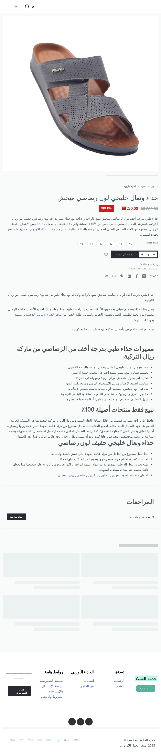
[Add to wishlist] (106, 254)
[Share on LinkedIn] (129, 276)
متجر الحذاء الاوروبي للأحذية (37, 229)
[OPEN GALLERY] (80, 93)
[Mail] (114, 276)
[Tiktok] (80, 721)
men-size (152, 242)
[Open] (152, 7)
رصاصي (82, 475)
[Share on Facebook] (136, 276)
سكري (94, 475)
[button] (145, 688)
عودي (115, 475)
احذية (143, 186)
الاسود (125, 475)
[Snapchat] (72, 721)
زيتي (71, 475)
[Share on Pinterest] (121, 276)
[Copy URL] (107, 276)
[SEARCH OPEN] (27, 6)
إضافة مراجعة (16, 516)
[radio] (130, 243)
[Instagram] (89, 721)
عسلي (62, 475)
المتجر (155, 186)
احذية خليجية (130, 186)
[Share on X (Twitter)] (144, 276)
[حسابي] (8, 6)
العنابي (105, 475)
